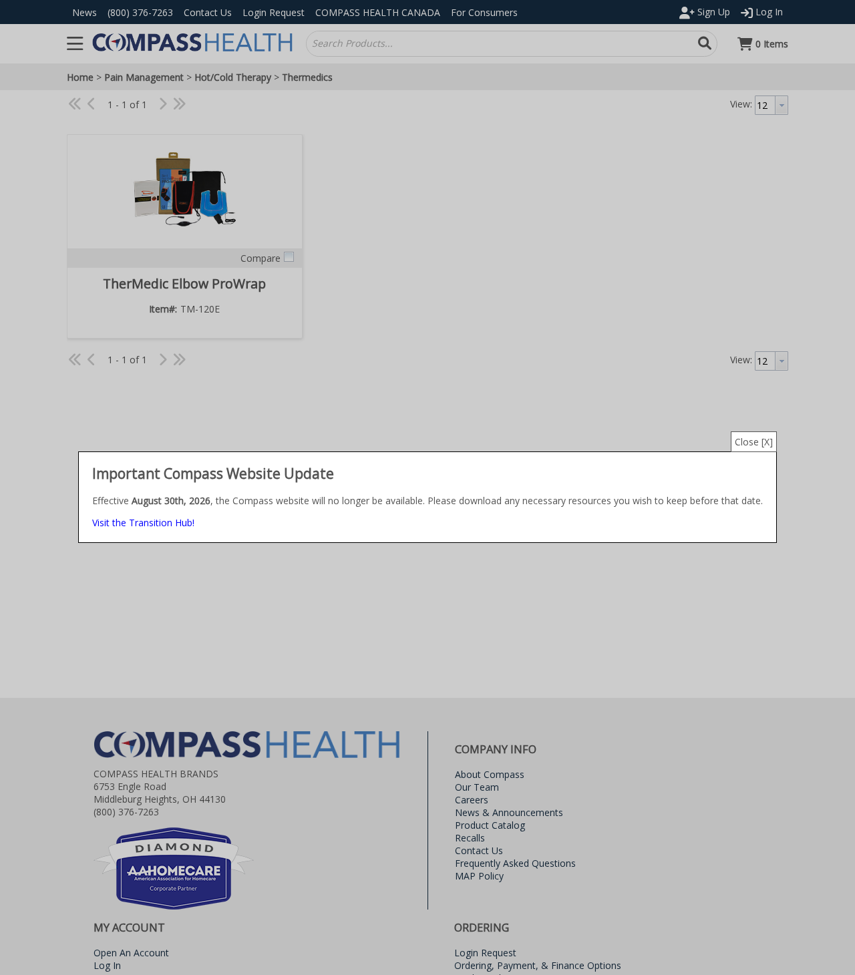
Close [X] (754, 441)
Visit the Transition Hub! (143, 522)
